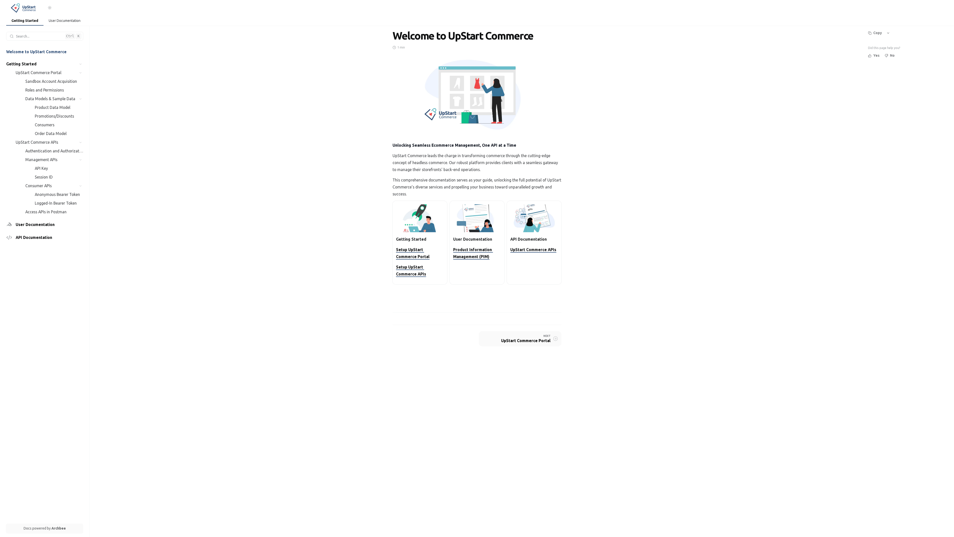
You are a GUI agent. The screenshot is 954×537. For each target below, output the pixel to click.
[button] (80, 64)
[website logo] (24, 8)
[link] (24, 21)
